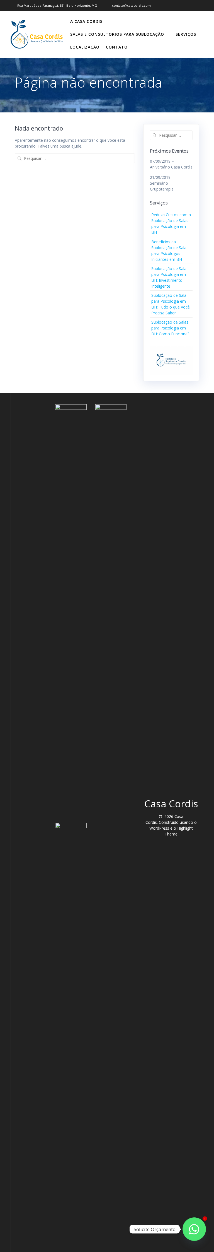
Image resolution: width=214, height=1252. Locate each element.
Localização (84, 47)
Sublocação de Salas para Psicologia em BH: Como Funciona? (170, 327)
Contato (117, 47)
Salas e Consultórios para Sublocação (117, 34)
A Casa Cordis (86, 21)
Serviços (186, 34)
